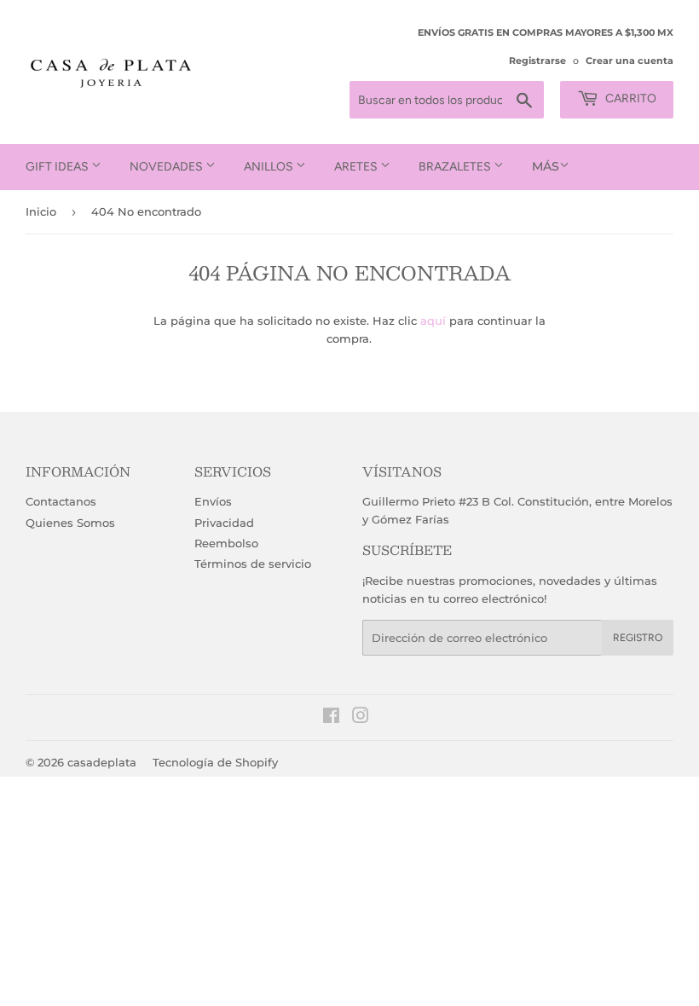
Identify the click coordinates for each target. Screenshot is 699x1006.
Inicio (41, 211)
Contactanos (61, 501)
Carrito (629, 98)
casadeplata (101, 762)
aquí (433, 320)
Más (545, 166)
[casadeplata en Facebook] (331, 718)
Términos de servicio (252, 563)
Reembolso (226, 543)
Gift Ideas (58, 166)
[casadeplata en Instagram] (360, 718)
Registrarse (537, 60)
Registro (637, 638)
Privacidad (224, 522)
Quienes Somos (70, 522)
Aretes (357, 166)
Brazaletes (456, 166)
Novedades (167, 166)
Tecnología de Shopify (215, 762)
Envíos (213, 501)
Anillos (270, 166)
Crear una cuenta (629, 60)
